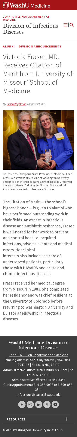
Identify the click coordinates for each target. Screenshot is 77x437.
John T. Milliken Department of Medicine (38, 355)
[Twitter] (47, 404)
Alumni (9, 46)
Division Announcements (40, 46)
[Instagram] (30, 404)
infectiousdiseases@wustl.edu (39, 394)
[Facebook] (22, 404)
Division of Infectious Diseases (30, 29)
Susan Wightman (16, 104)
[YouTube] (55, 404)
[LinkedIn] (38, 404)
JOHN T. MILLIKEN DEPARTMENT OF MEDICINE (26, 18)
